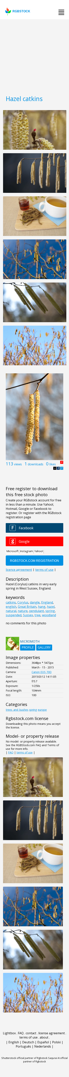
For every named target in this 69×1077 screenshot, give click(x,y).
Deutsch (28, 1042)
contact (31, 1033)
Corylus (22, 602)
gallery (44, 647)
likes (52, 464)
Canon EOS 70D (42, 672)
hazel (51, 607)
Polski (56, 1042)
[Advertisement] (34, 55)
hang (41, 607)
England (47, 602)
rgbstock (21, 11)
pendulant (36, 611)
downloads (35, 464)
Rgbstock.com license (27, 718)
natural (11, 611)
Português (23, 1046)
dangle (35, 602)
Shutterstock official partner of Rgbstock (24, 1058)
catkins (11, 602)
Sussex (28, 615)
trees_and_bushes (17, 710)
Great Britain (27, 607)
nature (23, 611)
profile (28, 647)
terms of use (24, 752)
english (11, 607)
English (13, 1042)
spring (50, 611)
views (18, 464)
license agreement (51, 1033)
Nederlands (42, 1046)
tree (37, 615)
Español (43, 1042)
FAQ (10, 752)
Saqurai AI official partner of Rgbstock (45, 1059)
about (44, 1037)
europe (42, 710)
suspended (13, 615)
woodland (49, 615)
